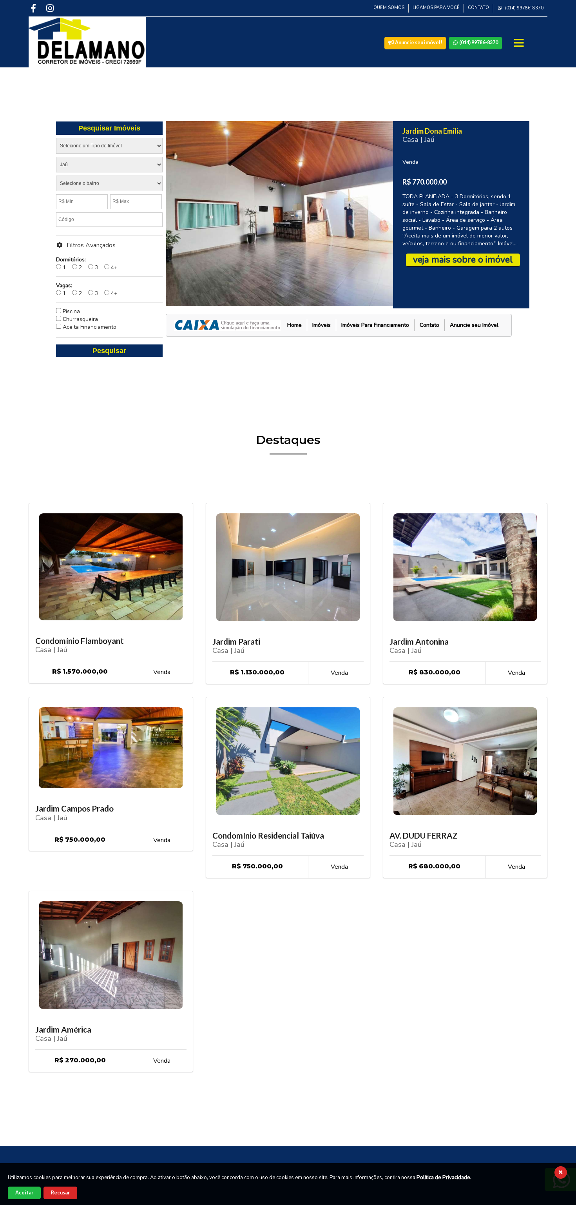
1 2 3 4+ (87, 263)
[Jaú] (109, 166)
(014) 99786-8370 (523, 8)
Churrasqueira (79, 319)
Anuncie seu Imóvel (474, 325)
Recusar (60, 1193)
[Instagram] (51, 8)
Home (294, 325)
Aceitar (24, 1193)
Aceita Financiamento (88, 327)
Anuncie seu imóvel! (418, 42)
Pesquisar (109, 351)
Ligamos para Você (436, 8)
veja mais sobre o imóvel (463, 260)
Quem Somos (388, 8)
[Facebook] (34, 8)
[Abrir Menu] (520, 43)
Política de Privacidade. (444, 1177)
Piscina (70, 311)
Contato (478, 8)
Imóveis (321, 325)
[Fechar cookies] (560, 1172)
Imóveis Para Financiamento (375, 325)
